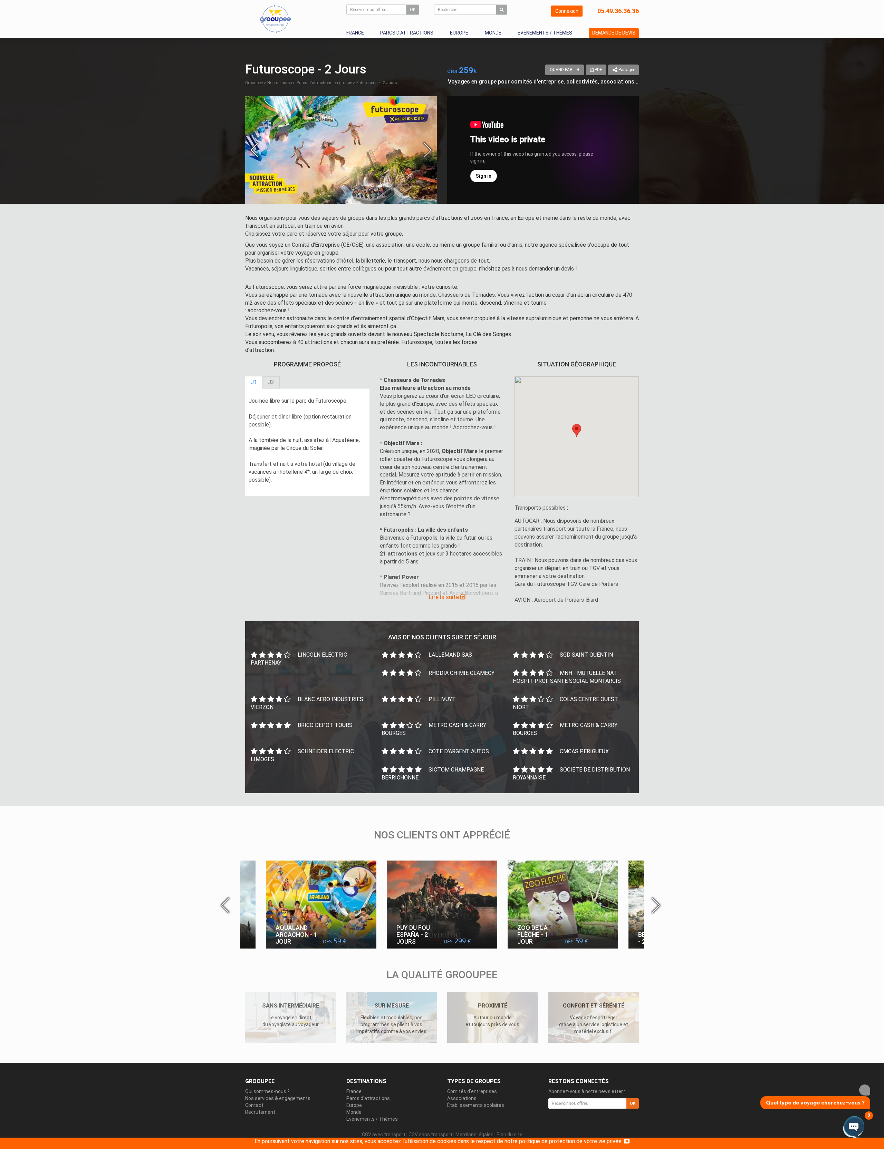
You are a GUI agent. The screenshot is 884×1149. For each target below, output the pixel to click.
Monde (493, 33)
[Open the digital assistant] (853, 1127)
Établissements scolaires (475, 1105)
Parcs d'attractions (406, 33)
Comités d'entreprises (472, 1091)
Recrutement (260, 1112)
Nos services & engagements (277, 1098)
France (355, 33)
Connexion (566, 11)
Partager (625, 69)
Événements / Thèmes (545, 33)
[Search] (501, 9)
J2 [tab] (271, 382)
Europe (459, 33)
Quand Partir (564, 69)
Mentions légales (474, 1134)
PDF (598, 69)
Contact (254, 1105)
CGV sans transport (430, 1134)
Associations (462, 1098)
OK (412, 9)
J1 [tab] (254, 382)
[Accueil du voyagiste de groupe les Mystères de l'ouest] (275, 18)
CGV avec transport (383, 1134)
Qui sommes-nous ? (267, 1091)
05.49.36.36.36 (618, 10)
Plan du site (509, 1134)
